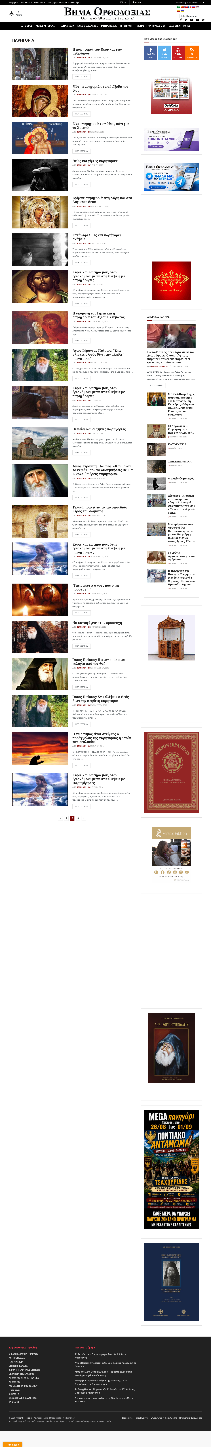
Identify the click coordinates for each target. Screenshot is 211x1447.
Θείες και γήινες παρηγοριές (95, 161)
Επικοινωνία (39, 3)
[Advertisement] (171, 225)
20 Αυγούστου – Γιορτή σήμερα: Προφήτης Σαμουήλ (181, 429)
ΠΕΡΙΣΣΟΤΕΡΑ (81, 77)
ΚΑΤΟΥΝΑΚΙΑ (177, 444)
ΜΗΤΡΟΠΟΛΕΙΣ (109, 26)
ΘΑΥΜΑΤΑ (14, 1394)
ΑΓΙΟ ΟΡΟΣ (26, 26)
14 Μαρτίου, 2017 (97, 478)
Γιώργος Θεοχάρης (159, 366)
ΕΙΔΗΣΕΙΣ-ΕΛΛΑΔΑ (18, 1366)
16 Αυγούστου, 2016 (98, 705)
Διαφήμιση (13, 3)
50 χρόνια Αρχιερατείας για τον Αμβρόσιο (181, 556)
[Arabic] (178, 7)
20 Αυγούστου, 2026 (178, 419)
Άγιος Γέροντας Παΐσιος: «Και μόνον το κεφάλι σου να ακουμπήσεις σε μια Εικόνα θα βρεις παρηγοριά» (102, 470)
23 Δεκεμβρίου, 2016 (99, 557)
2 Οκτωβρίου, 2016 (98, 627)
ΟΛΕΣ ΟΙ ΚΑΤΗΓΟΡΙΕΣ (179, 26)
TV (124, 3)
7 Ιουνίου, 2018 (96, 284)
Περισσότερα (156, 385)
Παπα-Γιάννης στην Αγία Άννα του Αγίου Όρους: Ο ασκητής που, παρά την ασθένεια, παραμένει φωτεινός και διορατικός (170, 357)
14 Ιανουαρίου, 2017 (98, 516)
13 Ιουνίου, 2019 (97, 132)
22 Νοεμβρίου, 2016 (98, 594)
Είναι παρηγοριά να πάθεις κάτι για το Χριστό (100, 126)
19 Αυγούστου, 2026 (179, 366)
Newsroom (81, 58)
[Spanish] (178, 10)
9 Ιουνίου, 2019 (96, 165)
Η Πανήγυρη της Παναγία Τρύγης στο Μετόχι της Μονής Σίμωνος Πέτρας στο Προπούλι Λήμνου (181, 577)
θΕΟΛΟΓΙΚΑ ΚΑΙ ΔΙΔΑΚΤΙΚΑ (22, 1398)
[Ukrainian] (182, 10)
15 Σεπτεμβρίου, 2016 (99, 668)
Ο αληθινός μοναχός (181, 478)
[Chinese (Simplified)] (182, 7)
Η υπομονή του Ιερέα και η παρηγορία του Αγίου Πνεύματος (98, 315)
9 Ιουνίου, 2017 (96, 433)
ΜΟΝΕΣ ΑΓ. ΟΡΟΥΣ (45, 26)
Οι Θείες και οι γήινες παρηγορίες (99, 429)
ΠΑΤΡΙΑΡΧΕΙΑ (67, 26)
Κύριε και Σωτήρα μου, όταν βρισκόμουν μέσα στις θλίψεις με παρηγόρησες (98, 276)
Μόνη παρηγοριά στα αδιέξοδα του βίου (100, 88)
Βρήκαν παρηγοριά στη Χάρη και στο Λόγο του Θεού (102, 200)
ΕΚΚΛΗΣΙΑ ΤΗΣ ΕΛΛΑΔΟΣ (21, 1374)
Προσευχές (15, 1390)
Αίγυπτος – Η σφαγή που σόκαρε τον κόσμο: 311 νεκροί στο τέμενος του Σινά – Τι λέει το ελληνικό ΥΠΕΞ (181, 504)
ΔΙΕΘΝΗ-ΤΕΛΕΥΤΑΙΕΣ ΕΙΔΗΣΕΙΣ (24, 1370)
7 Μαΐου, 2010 (175, 466)
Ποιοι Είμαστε (26, 3)
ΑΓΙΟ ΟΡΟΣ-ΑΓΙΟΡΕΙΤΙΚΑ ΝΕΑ (24, 1378)
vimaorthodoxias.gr (24, 1418)
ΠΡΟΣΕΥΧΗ (126, 26)
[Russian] (193, 7)
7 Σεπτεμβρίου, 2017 (99, 322)
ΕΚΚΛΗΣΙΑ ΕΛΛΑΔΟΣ (87, 26)
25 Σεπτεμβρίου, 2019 (99, 58)
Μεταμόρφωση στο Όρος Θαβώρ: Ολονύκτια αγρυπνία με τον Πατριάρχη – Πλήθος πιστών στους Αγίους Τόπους (181, 532)
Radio (138, 3)
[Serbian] (197, 7)
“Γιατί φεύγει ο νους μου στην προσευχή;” (95, 587)
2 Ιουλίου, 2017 (96, 400)
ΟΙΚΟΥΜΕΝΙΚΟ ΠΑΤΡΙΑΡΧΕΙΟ (23, 1354)
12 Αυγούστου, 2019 (98, 95)
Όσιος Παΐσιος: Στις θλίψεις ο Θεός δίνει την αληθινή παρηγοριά (100, 699)
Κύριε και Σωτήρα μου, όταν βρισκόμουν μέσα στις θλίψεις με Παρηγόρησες (98, 779)
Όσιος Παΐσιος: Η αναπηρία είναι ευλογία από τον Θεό (98, 662)
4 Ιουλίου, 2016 (96, 787)
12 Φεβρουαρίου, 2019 (99, 206)
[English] (186, 7)
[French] (190, 7)
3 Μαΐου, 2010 (175, 448)
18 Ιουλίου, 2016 (96, 746)
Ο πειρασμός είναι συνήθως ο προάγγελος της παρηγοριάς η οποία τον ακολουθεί (101, 738)
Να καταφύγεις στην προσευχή (97, 622)
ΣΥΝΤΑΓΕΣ (14, 1402)
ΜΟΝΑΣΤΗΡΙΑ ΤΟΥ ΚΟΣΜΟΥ (151, 26)
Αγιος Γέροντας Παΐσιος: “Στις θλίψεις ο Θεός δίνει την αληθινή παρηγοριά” (98, 354)
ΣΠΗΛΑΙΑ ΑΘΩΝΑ (179, 461)
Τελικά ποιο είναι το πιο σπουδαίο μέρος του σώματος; (99, 509)
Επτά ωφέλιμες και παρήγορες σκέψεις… (97, 237)
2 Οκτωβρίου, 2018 (98, 243)
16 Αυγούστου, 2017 (98, 363)
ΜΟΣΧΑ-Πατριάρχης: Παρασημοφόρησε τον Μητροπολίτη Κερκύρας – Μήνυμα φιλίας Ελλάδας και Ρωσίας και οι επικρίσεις (181, 404)
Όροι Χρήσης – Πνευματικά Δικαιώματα (64, 3)
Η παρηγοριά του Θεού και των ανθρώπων (97, 51)
